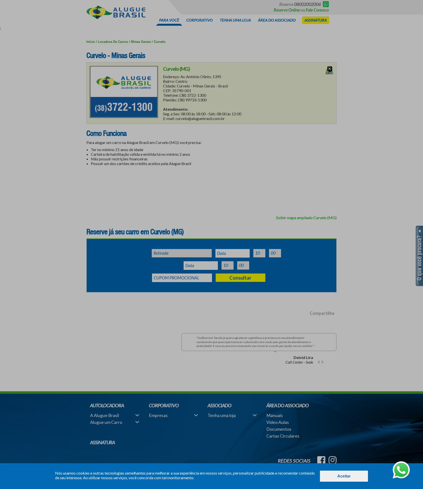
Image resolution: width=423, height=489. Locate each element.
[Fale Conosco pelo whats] (401, 470)
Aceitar (344, 476)
